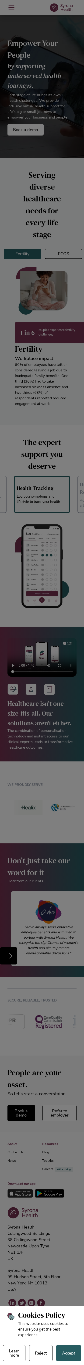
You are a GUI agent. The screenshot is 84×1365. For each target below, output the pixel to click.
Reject (41, 1353)
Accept (68, 1353)
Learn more (14, 1353)
